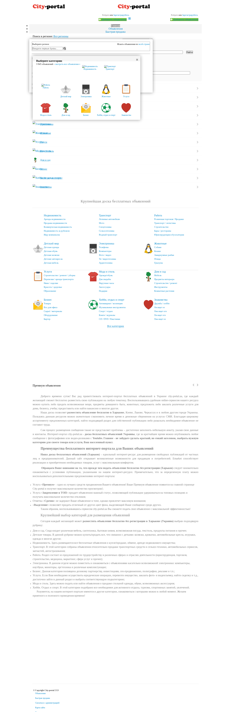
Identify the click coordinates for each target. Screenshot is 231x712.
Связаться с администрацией (47, 703)
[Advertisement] (115, 353)
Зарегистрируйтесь (190, 15)
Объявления (116, 28)
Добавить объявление (185, 19)
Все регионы (60, 36)
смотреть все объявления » (67, 64)
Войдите (174, 15)
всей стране (144, 44)
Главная (115, 25)
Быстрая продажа (115, 31)
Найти (190, 52)
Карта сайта (40, 707)
